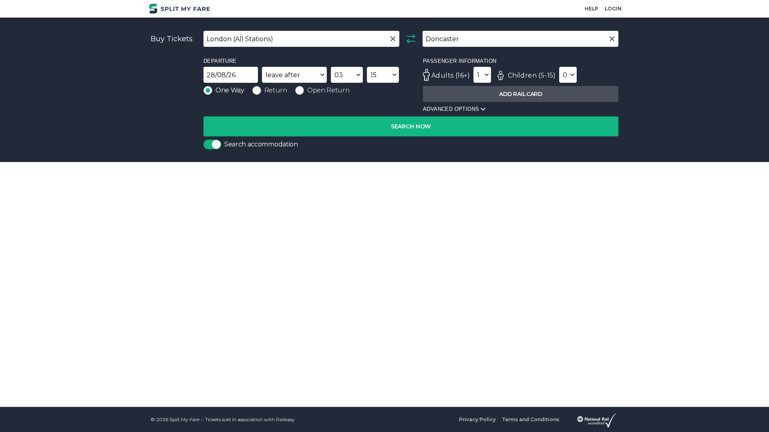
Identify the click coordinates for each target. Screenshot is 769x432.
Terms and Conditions (530, 419)
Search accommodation (261, 144)
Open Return (328, 90)
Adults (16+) (450, 75)
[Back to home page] (180, 8)
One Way (229, 90)
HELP (591, 9)
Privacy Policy (477, 419)
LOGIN (613, 9)
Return (275, 90)
